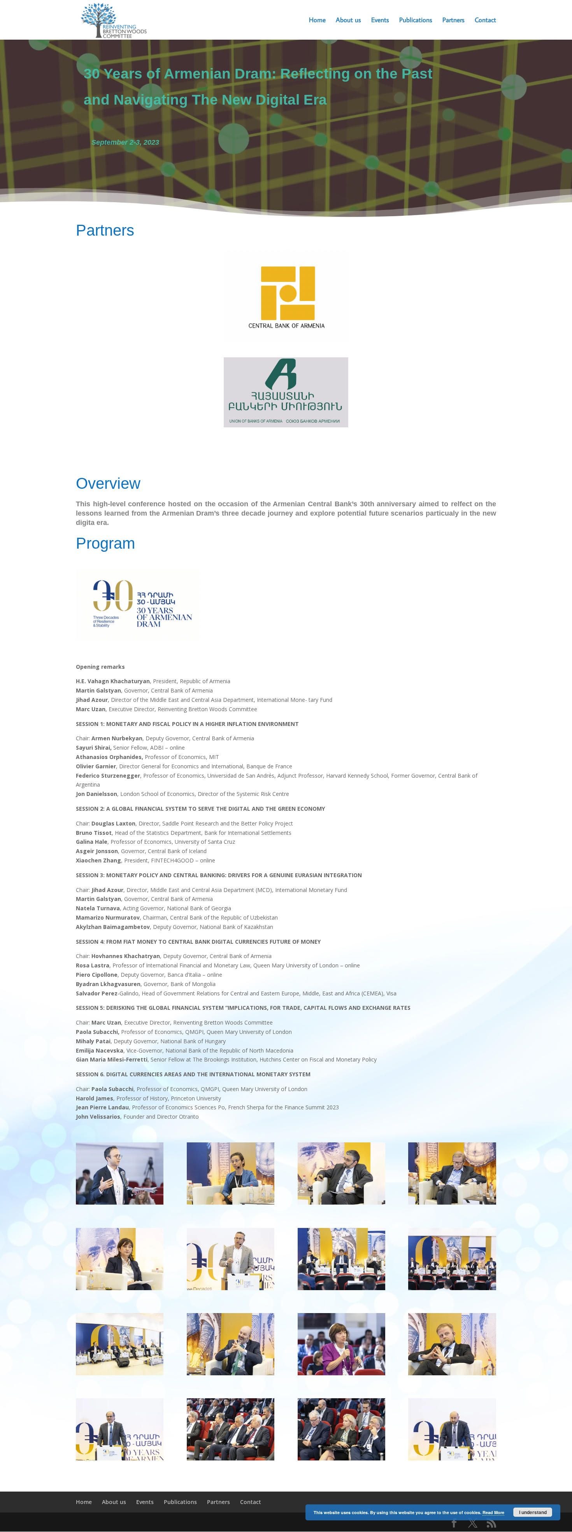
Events (380, 20)
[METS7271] (119, 1375)
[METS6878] (452, 1460)
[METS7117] (119, 1460)
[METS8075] (452, 1290)
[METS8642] (452, 1204)
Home (317, 20)
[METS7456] (341, 1375)
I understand (533, 1512)
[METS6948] (230, 1460)
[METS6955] (341, 1460)
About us (348, 20)
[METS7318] (230, 1375)
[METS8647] (341, 1204)
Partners (453, 20)
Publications (415, 20)
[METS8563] (119, 1290)
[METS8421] (341, 1290)
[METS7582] (230, 1204)
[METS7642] (119, 1204)
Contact (485, 20)
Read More (493, 1512)
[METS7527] (452, 1375)
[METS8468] (230, 1290)
